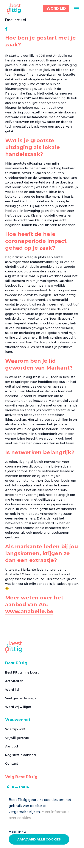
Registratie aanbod (20, 755)
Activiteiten (14, 681)
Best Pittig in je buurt (22, 672)
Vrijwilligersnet (17, 738)
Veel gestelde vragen (22, 698)
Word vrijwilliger (18, 707)
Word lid (12, 690)
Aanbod (11, 746)
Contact (11, 763)
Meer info (17, 832)
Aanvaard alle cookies (39, 839)
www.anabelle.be (29, 611)
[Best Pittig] (14, 8)
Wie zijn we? (15, 729)
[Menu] (76, 8)
